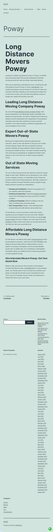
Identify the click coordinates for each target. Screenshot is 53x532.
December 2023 (42, 428)
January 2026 (42, 371)
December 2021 (42, 485)
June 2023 (41, 442)
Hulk (5, 4)
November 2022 (42, 459)
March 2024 (41, 421)
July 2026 (40, 357)
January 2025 (42, 399)
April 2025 (41, 392)
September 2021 (42, 490)
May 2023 (41, 444)
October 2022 (42, 461)
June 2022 (41, 470)
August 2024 (41, 409)
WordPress (19, 525)
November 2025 (42, 376)
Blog (38, 9)
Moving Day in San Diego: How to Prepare (43, 324)
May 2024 (41, 416)
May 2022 (41, 473)
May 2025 (41, 390)
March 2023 (41, 449)
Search (5, 319)
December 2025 (42, 373)
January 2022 (42, 482)
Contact (6, 13)
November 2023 (42, 430)
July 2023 (40, 440)
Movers (5, 502)
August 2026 (41, 354)
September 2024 (43, 406)
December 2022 (42, 456)
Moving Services (14, 9)
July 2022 (40, 468)
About (44, 9)
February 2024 (42, 423)
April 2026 (41, 364)
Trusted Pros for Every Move (42, 334)
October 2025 (42, 378)
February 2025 (42, 397)
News (5, 507)
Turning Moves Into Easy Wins (43, 337)
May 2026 (41, 361)
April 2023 (41, 447)
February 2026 (42, 368)
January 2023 (42, 454)
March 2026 (41, 366)
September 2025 (42, 380)
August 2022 (41, 466)
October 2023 (42, 433)
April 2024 (41, 418)
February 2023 (42, 452)
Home (5, 9)
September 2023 (42, 435)
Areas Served (28, 9)
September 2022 (42, 463)
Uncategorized (7, 512)
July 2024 (40, 411)
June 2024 (41, 414)
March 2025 (41, 395)
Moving (5, 505)
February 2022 (42, 480)
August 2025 (41, 383)
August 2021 (41, 492)
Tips (4, 509)
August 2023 (41, 437)
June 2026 (41, 359)
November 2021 (42, 487)
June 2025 (41, 387)
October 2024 (42, 404)
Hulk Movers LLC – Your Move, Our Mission (43, 330)
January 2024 (42, 425)
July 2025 (40, 385)
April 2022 (41, 475)
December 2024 (42, 402)
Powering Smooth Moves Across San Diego (43, 342)
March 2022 (41, 478)
